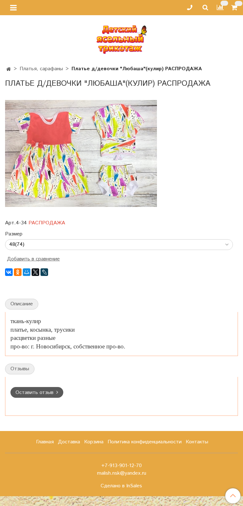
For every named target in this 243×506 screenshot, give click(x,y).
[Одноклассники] (18, 272)
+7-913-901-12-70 (121, 465)
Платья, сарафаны (41, 68)
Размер (13, 234)
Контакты (197, 442)
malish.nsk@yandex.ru (121, 473)
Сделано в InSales (121, 486)
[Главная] (8, 69)
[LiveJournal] (44, 272)
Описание (21, 304)
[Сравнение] (220, 7)
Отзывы (19, 368)
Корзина (93, 442)
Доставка (69, 442)
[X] (35, 272)
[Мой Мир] (26, 272)
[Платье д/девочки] (81, 153)
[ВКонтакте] (9, 272)
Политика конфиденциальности (145, 442)
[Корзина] (235, 8)
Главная (45, 442)
